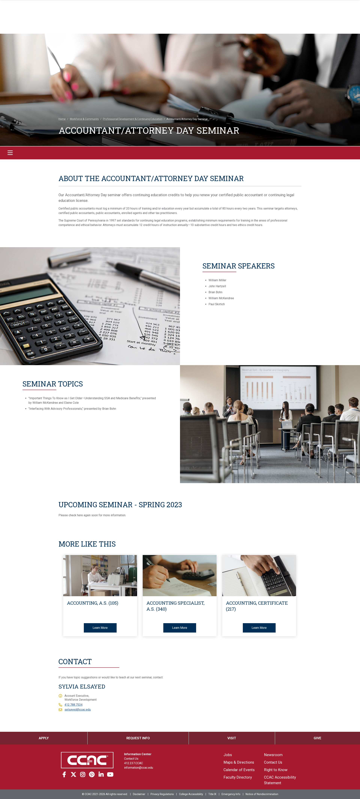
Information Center (138, 754)
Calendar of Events (239, 770)
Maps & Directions (239, 762)
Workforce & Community (84, 119)
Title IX (212, 794)
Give (317, 738)
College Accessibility (191, 794)
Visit (231, 738)
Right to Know (275, 770)
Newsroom (273, 755)
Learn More (100, 628)
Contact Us (131, 758)
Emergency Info (231, 794)
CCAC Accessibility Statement (280, 780)
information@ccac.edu (138, 767)
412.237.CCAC (133, 763)
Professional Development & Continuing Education (132, 119)
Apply (44, 738)
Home (62, 119)
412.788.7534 (73, 704)
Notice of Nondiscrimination (262, 794)
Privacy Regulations (162, 794)
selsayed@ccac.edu (77, 709)
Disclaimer (139, 794)
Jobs (228, 755)
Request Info (138, 738)
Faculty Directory (238, 777)
